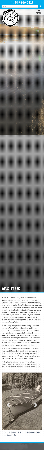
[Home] (9, 11)
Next (35, 405)
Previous (8, 405)
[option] (22, 405)
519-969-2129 (24, 2)
